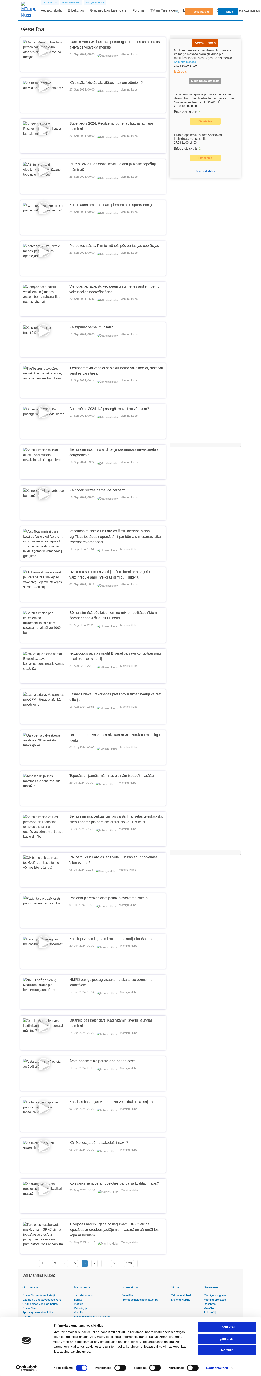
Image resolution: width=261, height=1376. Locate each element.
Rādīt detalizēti (217, 1368)
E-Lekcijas (76, 10)
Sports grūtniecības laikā (37, 1312)
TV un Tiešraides (163, 10)
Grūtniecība (30, 1287)
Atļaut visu (227, 1327)
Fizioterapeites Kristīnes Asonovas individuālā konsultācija (198, 137)
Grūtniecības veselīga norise (40, 1303)
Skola (175, 1287)
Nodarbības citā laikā (205, 81)
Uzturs (26, 1316)
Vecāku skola (51, 10)
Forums (138, 10)
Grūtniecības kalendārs (108, 10)
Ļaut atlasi (227, 1338)
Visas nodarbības (205, 171)
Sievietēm (211, 1287)
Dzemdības (29, 1308)
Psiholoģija (80, 1308)
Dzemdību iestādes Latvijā (38, 1295)
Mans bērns (82, 1287)
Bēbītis (78, 1299)
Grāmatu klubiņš (181, 1295)
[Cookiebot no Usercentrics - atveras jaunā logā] (26, 1368)
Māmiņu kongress (215, 1295)
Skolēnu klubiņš (180, 1299)
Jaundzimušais (248, 10)
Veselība (79, 1312)
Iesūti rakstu (201, 11)
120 (129, 1263)
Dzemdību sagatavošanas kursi (41, 1299)
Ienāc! (229, 11)
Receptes (210, 1303)
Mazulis (78, 1303)
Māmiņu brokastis (215, 1299)
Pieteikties (205, 121)
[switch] (120, 1368)
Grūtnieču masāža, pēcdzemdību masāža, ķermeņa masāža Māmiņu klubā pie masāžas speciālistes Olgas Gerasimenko (203, 54)
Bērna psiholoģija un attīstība (92, 1316)
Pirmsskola (130, 1287)
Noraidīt (227, 1350)
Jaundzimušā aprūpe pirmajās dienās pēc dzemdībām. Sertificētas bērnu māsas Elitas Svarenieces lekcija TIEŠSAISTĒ (204, 98)
